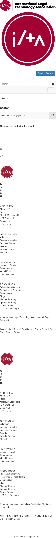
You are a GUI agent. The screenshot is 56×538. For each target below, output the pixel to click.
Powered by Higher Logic (28, 536)
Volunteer (4, 237)
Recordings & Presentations (12, 290)
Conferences (6, 268)
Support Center (13, 332)
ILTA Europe (5, 224)
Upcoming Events (8, 265)
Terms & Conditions (23, 329)
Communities (6, 293)
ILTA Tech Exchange (9, 308)
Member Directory (8, 299)
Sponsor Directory (8, 302)
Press (2, 212)
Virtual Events (6, 271)
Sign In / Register (45, 73)
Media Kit (4, 252)
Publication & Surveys (10, 287)
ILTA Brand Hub (7, 218)
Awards (3, 246)
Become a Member (8, 240)
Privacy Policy (40, 329)
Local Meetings (7, 274)
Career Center (6, 305)
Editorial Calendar (8, 249)
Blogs (2, 296)
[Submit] (52, 115)
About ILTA (5, 209)
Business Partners (8, 243)
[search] (53, 83)
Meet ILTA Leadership (10, 215)
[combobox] (28, 115)
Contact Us (5, 221)
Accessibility (5, 329)
